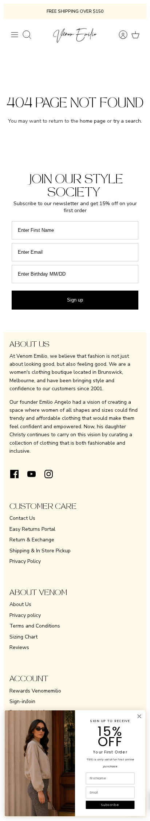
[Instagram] (48, 474)
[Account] (119, 35)
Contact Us (22, 518)
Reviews (19, 647)
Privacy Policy (25, 561)
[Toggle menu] (15, 35)
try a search (127, 121)
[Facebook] (14, 474)
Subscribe (110, 805)
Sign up (75, 300)
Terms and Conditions (34, 625)
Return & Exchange (31, 539)
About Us (20, 604)
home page (93, 121)
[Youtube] (31, 474)
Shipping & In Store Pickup (40, 550)
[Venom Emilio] (75, 35)
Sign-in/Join (22, 701)
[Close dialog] (139, 716)
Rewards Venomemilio (35, 690)
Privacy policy (25, 615)
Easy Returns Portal (32, 529)
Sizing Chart (23, 636)
